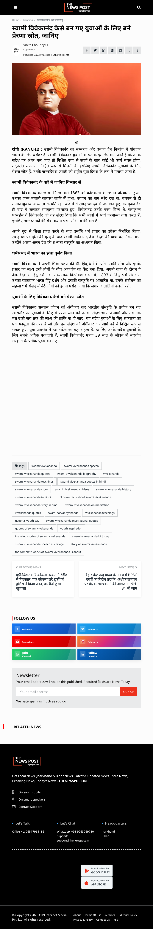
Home (15, 20)
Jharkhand (108, 831)
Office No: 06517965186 (28, 831)
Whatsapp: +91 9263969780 (75, 831)
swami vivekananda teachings (34, 481)
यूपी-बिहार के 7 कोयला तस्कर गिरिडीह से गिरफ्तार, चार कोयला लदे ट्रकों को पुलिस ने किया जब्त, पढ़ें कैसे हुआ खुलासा (41, 581)
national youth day (27, 520)
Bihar (105, 836)
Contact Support (30, 807)
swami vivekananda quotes (32, 473)
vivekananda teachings (100, 513)
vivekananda (111, 473)
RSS (115, 919)
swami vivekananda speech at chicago (39, 544)
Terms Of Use (93, 915)
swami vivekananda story (31, 489)
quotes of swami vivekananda (34, 528)
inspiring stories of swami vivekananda (40, 536)
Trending (28, 20)
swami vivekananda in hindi (33, 497)
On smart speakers (32, 799)
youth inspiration (71, 528)
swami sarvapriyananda (63, 513)
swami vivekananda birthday (90, 536)
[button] (76, 142)
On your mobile (29, 792)
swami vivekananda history (113, 489)
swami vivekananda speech (81, 466)
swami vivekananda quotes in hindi (83, 481)
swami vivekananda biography (76, 473)
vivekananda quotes (28, 513)
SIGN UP (128, 691)
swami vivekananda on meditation (87, 505)
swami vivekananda (44, 466)
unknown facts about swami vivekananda (84, 497)
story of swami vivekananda (89, 544)
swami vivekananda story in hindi (36, 505)
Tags (21, 466)
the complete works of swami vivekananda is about (48, 552)
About (77, 915)
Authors (110, 915)
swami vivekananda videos (72, 489)
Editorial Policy (128, 915)
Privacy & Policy (83, 919)
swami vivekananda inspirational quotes (72, 520)
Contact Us (103, 919)
